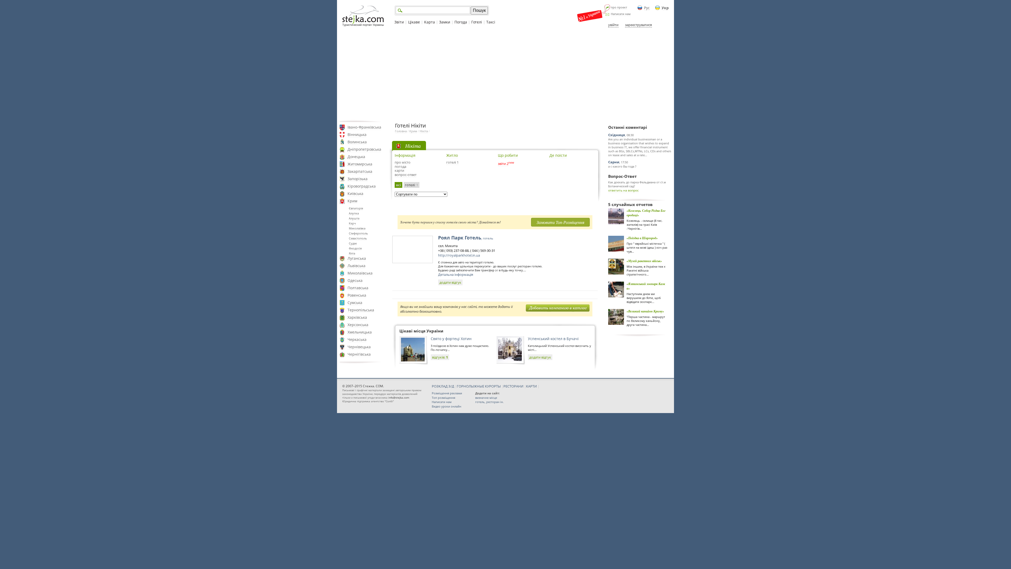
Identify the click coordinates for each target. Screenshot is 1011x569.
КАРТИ (531, 386)
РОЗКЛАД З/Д (443, 386)
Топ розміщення (443, 398)
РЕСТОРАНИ (513, 386)
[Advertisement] (505, 74)
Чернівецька (359, 346)
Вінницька (357, 134)
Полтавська (358, 287)
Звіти (399, 21)
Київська (355, 193)
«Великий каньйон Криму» (645, 311)
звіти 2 (503, 163)
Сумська (355, 302)
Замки (444, 21)
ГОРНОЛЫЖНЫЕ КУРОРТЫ (479, 386)
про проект (619, 7)
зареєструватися (638, 24)
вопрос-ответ (406, 174)
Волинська (357, 141)
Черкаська (357, 339)
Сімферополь (358, 233)
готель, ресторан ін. (489, 402)
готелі (411, 185)
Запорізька (358, 178)
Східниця (616, 135)
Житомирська (360, 163)
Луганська (357, 258)
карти (399, 170)
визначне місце (486, 398)
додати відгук (450, 282)
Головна (401, 131)
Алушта (354, 218)
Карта (429, 21)
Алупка (354, 213)
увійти (613, 24)
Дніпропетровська (364, 149)
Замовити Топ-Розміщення (560, 222)
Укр (665, 7)
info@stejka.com (398, 397)
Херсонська (358, 324)
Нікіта (424, 131)
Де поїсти (558, 155)
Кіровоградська (362, 186)
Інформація (405, 155)
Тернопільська (361, 309)
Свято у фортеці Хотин (451, 338)
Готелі (476, 21)
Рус (647, 7)
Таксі (490, 21)
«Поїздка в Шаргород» (642, 238)
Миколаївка (357, 228)
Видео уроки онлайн (446, 406)
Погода (460, 21)
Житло (452, 155)
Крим (352, 200)
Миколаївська (360, 273)
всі (398, 185)
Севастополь (358, 238)
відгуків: (440, 357)
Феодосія (355, 248)
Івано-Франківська (364, 127)
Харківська (357, 317)
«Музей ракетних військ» (644, 261)
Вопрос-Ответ (622, 176)
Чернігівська (359, 354)
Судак (353, 243)
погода (400, 166)
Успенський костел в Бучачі (553, 338)
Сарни (613, 162)
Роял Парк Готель (465, 237)
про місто (402, 162)
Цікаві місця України (421, 330)
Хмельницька (360, 332)
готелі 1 (452, 162)
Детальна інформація (455, 274)
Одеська (355, 280)
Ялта (352, 253)
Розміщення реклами (447, 393)
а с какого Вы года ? (622, 166)
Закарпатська (360, 171)
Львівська (356, 265)
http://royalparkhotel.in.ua (459, 255)
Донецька (356, 156)
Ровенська (357, 295)
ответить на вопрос (623, 190)
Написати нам (621, 14)
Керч (352, 223)
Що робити (508, 155)
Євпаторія (356, 208)
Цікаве (414, 21)
